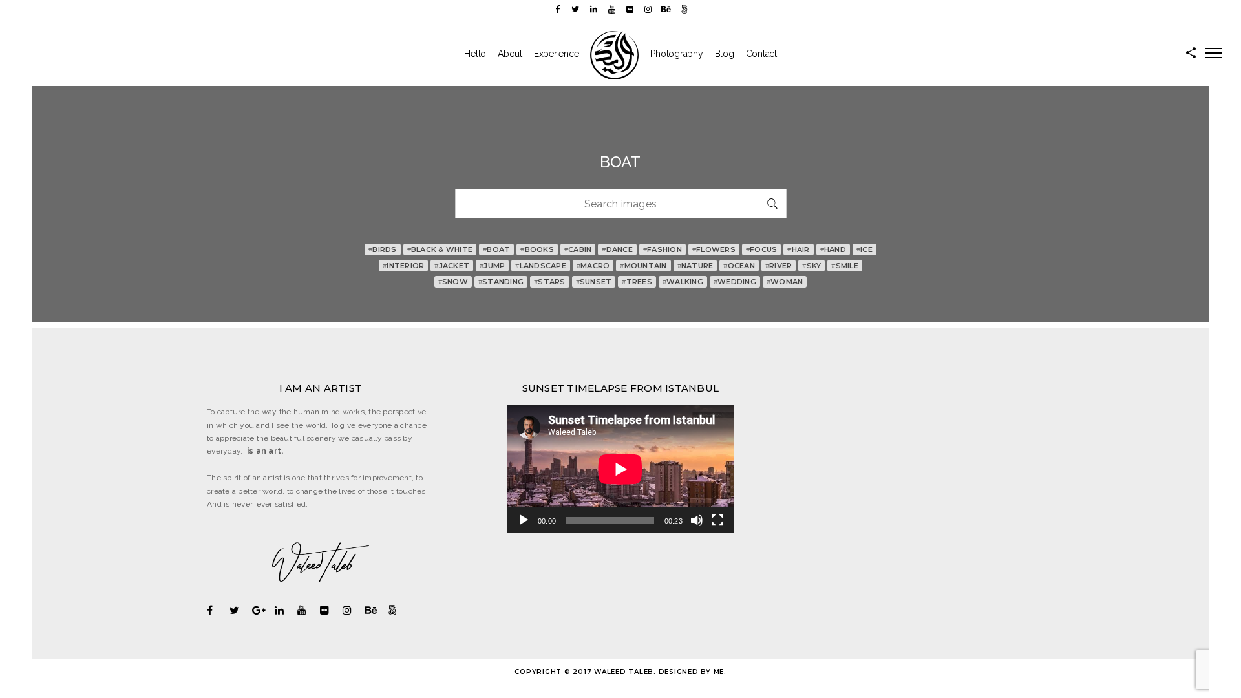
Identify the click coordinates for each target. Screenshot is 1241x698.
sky (811, 265)
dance (617, 249)
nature (695, 265)
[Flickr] (629, 9)
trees (637, 281)
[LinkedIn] (593, 9)
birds (382, 249)
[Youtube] (611, 9)
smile (844, 265)
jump (492, 265)
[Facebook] (557, 9)
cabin (578, 249)
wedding (735, 281)
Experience (556, 53)
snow (453, 281)
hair (798, 249)
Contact (761, 53)
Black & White (440, 249)
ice (864, 249)
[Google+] (263, 610)
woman (785, 281)
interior (403, 265)
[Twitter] (575, 9)
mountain (643, 265)
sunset (594, 281)
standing (501, 281)
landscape (540, 265)
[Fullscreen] (717, 520)
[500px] (683, 9)
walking (683, 281)
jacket (451, 265)
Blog (724, 53)
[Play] (523, 520)
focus (762, 249)
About (510, 53)
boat (496, 249)
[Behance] (665, 9)
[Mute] (696, 520)
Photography (676, 53)
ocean (739, 265)
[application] (620, 469)
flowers (714, 249)
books (537, 249)
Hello (475, 53)
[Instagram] (647, 9)
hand (833, 249)
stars (550, 281)
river (778, 265)
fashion (662, 249)
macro (593, 265)
